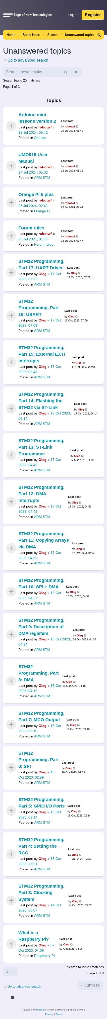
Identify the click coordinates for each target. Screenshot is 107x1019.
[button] (8, 15)
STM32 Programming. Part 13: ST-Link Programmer (41, 447)
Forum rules (31, 227)
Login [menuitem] (73, 15)
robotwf (45, 127)
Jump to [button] (91, 985)
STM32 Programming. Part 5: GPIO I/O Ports (41, 803)
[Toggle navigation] (13, 998)
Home (11, 35)
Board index (31, 35)
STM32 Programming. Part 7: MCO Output (41, 716)
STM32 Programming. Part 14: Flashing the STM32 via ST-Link (41, 401)
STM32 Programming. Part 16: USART (38, 308)
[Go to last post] (77, 126)
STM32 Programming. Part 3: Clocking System (41, 893)
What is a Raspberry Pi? (33, 936)
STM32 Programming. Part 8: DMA (38, 673)
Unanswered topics (79, 35)
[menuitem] (99, 34)
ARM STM (42, 178)
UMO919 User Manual (33, 158)
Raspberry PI (44, 956)
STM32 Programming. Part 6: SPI (38, 760)
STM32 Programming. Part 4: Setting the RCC (41, 846)
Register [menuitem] (93, 15)
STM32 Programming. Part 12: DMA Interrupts (41, 494)
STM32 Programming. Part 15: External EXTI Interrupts (41, 354)
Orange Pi (42, 211)
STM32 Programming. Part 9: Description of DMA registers (41, 627)
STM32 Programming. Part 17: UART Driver (41, 264)
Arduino (40, 138)
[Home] (32, 15)
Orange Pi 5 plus (36, 194)
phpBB (40, 1009)
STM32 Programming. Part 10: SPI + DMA (41, 583)
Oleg (43, 274)
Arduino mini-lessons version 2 (37, 118)
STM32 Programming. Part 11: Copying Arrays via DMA (43, 540)
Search (52, 35)
